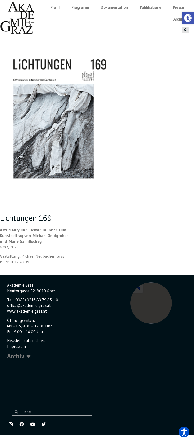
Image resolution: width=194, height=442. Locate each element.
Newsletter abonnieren (26, 340)
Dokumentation (114, 7)
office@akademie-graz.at (29, 305)
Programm (80, 7)
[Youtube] (32, 424)
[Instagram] (10, 424)
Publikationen (152, 7)
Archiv (178, 19)
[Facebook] (21, 424)
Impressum (16, 346)
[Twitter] (43, 424)
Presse (178, 7)
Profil (55, 7)
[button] (184, 432)
